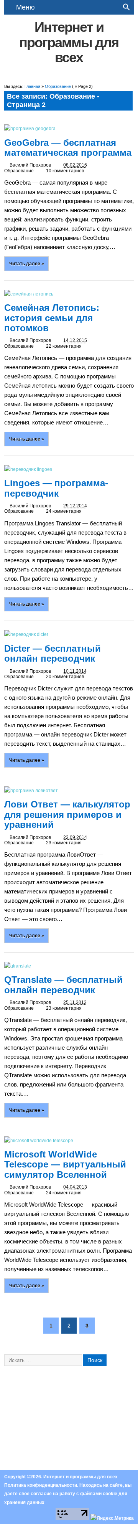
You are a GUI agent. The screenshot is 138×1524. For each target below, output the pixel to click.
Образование (19, 170)
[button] (126, 8)
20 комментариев (65, 676)
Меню (25, 7)
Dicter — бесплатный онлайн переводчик (52, 653)
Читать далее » (26, 263)
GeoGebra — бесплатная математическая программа (67, 147)
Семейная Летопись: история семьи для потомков (51, 317)
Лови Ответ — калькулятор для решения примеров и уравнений (67, 814)
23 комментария (64, 842)
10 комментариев (65, 170)
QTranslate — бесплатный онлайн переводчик (63, 984)
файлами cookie (98, 1493)
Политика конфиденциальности (40, 1485)
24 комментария (64, 511)
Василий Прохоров (30, 165)
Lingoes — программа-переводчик (56, 488)
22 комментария (64, 346)
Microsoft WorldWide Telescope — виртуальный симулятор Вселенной (65, 1164)
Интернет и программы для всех (68, 42)
